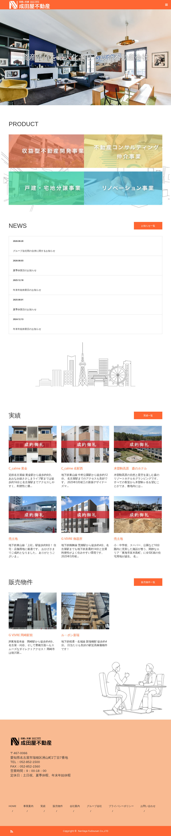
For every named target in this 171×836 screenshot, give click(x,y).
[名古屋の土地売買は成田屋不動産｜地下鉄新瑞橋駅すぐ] (31, 741)
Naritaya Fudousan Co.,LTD (93, 830)
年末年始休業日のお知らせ (27, 289)
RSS (11, 830)
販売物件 (58, 806)
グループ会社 (94, 806)
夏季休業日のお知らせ (24, 270)
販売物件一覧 (148, 582)
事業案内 (28, 806)
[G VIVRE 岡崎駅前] (33, 628)
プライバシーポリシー (121, 806)
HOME (12, 806)
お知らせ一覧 (148, 225)
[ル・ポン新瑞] (85, 628)
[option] (85, 57)
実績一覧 (148, 415)
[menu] (166, 4)
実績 (42, 806)
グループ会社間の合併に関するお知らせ (34, 250)
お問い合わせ (147, 806)
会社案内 (75, 806)
